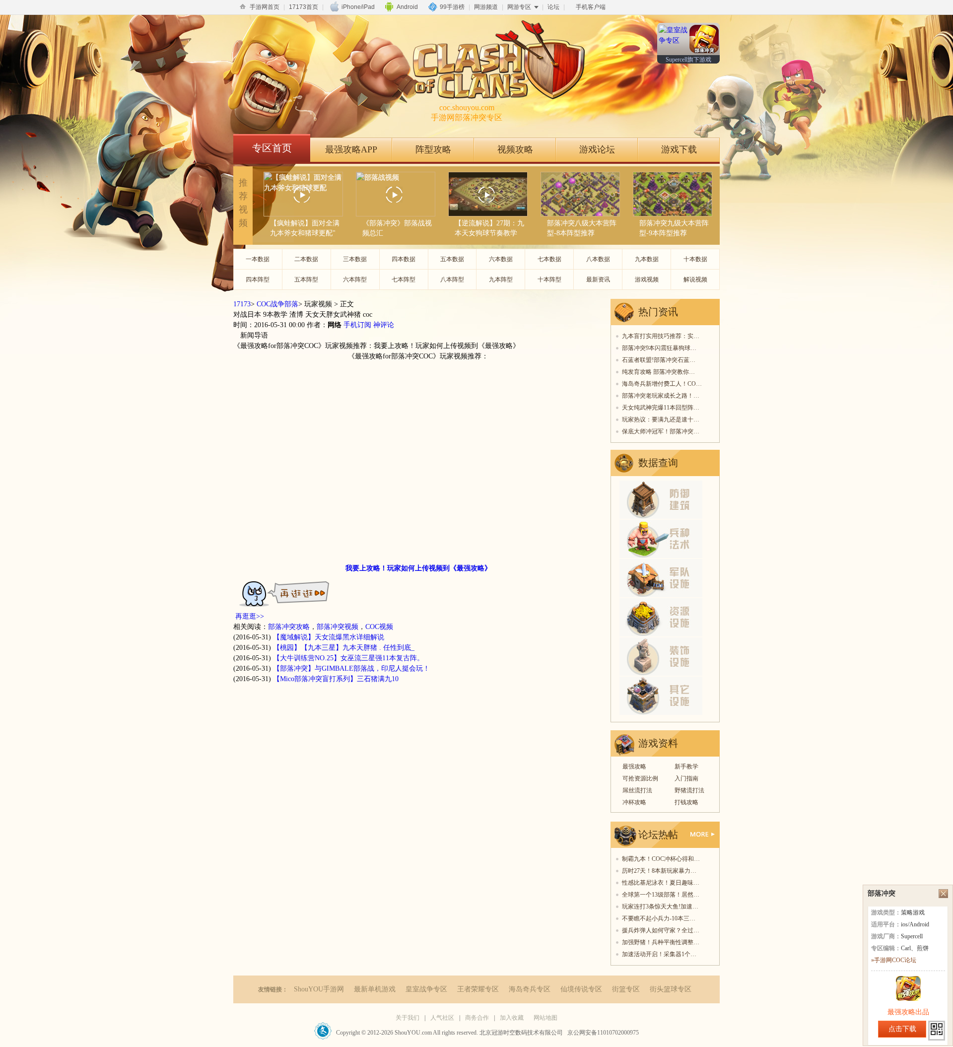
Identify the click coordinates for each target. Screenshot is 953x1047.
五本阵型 (306, 279)
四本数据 (403, 259)
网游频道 (486, 6)
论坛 (553, 6)
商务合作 (477, 1017)
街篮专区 (626, 989)
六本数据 (501, 259)
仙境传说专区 (581, 989)
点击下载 (902, 1029)
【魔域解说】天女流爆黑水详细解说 (328, 637)
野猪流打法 (689, 790)
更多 (702, 834)
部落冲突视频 (337, 626)
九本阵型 (501, 279)
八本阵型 (452, 279)
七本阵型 (403, 279)
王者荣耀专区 (478, 989)
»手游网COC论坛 (893, 960)
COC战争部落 (277, 304)
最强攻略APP (351, 149)
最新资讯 (598, 279)
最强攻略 (634, 766)
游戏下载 (679, 149)
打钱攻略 (686, 802)
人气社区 (442, 1017)
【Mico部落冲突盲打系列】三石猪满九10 (336, 679)
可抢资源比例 (640, 778)
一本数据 (258, 259)
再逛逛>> (249, 616)
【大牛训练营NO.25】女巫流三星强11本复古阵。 (348, 658)
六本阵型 (355, 279)
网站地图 (545, 1017)
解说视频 (695, 279)
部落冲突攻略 (289, 626)
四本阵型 (258, 279)
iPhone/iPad (358, 6)
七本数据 (549, 259)
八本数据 (598, 259)
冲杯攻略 (634, 802)
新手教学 (686, 766)
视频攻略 (515, 149)
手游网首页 (264, 6)
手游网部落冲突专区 (466, 112)
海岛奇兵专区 (529, 989)
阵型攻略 (433, 149)
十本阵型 (549, 279)
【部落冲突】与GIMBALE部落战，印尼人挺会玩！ (351, 668)
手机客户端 (591, 6)
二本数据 (306, 259)
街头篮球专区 (670, 989)
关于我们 (407, 1017)
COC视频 (379, 626)
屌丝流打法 (637, 790)
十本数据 (695, 259)
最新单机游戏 (375, 989)
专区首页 (272, 147)
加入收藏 (512, 1017)
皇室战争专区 (426, 989)
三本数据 (355, 259)
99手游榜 (452, 6)
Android (407, 6)
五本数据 (452, 259)
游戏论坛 (597, 149)
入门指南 (686, 778)
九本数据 (647, 259)
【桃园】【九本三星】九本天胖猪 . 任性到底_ (343, 647)
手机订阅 (357, 325)
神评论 (383, 325)
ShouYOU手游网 (319, 989)
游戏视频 (647, 279)
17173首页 (303, 6)
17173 (242, 304)
